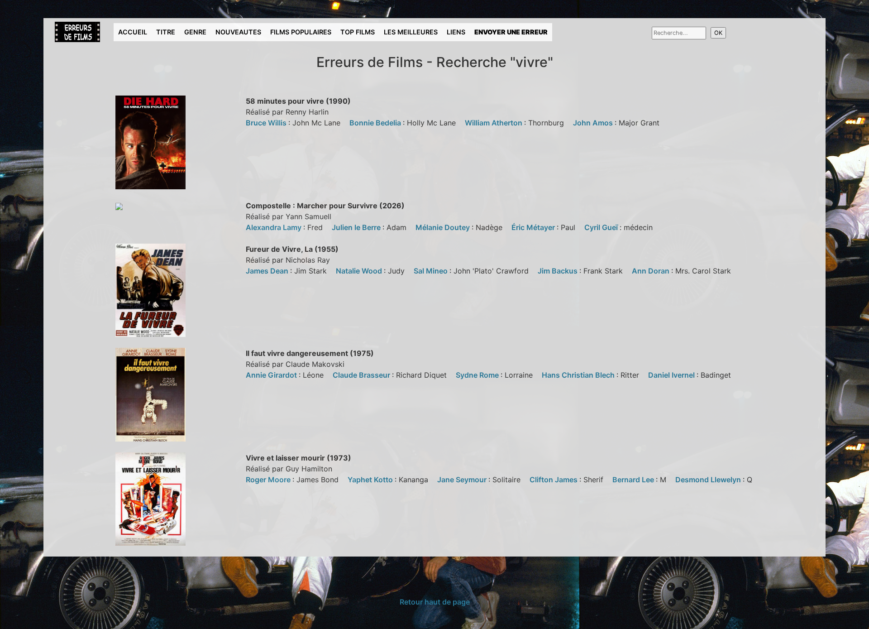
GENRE (195, 32)
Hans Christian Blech (579, 374)
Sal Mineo (431, 270)
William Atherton (494, 122)
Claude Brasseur (362, 374)
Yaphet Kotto (371, 479)
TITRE (165, 32)
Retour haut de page (435, 601)
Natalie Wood (360, 270)
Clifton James (554, 479)
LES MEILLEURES (411, 32)
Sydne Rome (478, 374)
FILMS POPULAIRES (300, 32)
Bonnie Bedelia (376, 122)
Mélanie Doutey (443, 227)
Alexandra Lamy (274, 227)
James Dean (268, 270)
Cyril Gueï (602, 227)
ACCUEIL (132, 32)
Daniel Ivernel (672, 374)
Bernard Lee (634, 479)
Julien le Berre (357, 227)
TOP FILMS (357, 32)
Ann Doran (651, 270)
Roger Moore (269, 479)
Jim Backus (558, 270)
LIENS (456, 32)
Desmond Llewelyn (709, 479)
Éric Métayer (534, 227)
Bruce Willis (267, 122)
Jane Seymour (462, 479)
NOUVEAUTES (238, 32)
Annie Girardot (272, 374)
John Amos (594, 122)
